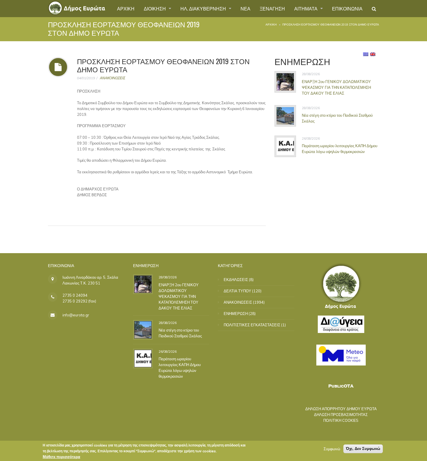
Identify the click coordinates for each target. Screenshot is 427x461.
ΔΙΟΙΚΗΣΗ (155, 8)
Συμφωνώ (332, 448)
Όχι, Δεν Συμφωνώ (363, 448)
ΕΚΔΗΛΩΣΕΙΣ (236, 279)
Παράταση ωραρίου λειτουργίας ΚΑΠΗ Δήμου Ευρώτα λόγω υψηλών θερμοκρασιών (339, 148)
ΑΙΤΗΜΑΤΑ (306, 8)
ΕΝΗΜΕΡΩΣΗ (236, 313)
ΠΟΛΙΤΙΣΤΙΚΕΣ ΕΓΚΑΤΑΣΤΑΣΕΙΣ (252, 325)
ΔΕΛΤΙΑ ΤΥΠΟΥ (237, 291)
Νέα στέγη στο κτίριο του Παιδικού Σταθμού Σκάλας (337, 118)
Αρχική (271, 24)
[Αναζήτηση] (374, 8)
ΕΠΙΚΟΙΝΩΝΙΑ (347, 8)
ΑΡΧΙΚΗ (125, 8)
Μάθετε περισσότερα (61, 456)
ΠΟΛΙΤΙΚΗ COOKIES (340, 420)
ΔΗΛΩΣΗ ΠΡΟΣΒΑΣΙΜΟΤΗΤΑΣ (341, 414)
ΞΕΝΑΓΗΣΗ (272, 8)
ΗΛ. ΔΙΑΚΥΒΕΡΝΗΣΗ (203, 8)
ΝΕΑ (245, 8)
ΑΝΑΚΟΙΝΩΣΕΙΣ (112, 78)
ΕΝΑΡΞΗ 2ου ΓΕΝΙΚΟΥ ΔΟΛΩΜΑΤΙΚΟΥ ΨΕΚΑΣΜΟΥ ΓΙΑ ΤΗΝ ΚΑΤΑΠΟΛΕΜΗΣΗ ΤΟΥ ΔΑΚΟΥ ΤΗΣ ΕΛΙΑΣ (336, 87)
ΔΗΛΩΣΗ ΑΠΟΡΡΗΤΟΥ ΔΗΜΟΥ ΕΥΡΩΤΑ (341, 408)
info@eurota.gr (75, 315)
